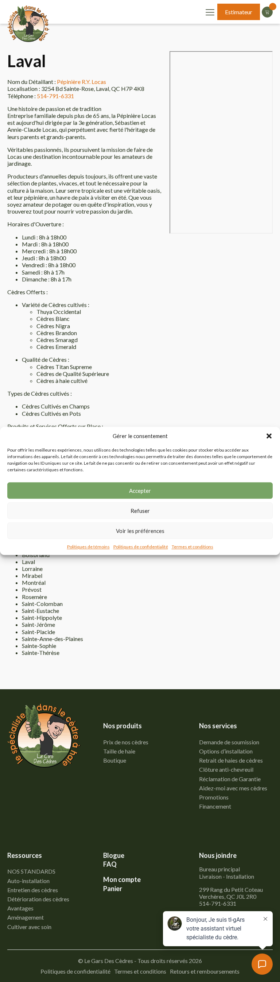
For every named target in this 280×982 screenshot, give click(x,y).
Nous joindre (218, 855)
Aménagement (25, 917)
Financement (215, 806)
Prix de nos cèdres (125, 742)
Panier (112, 889)
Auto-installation (28, 880)
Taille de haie (119, 751)
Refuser (140, 510)
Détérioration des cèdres (38, 898)
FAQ (110, 864)
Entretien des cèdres (32, 889)
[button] (269, 436)
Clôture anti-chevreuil (226, 769)
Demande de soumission (229, 742)
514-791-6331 (55, 95)
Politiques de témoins (88, 546)
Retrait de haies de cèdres (231, 760)
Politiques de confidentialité (140, 546)
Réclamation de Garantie (230, 778)
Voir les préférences (140, 531)
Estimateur (238, 11)
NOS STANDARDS (31, 871)
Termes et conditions (192, 546)
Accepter (140, 490)
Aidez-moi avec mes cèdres (233, 788)
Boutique (114, 760)
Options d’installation (226, 751)
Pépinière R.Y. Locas (81, 81)
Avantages (20, 908)
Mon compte (122, 879)
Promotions (214, 797)
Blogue (113, 855)
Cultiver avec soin (29, 926)
